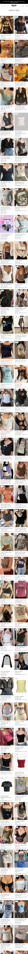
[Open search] (4, 6)
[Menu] (1, 6)
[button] (25, 13)
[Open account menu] (23, 6)
